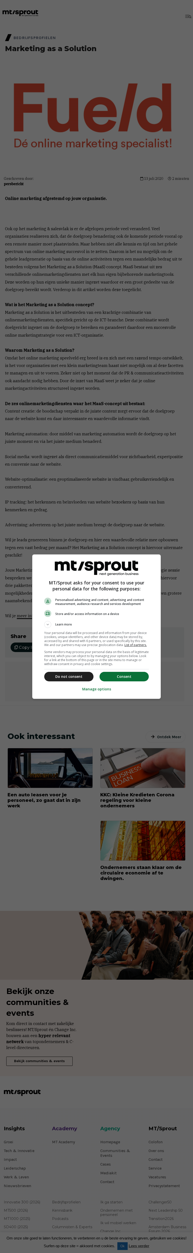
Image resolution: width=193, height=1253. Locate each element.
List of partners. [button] (135, 645)
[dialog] (96, 626)
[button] (96, 624)
